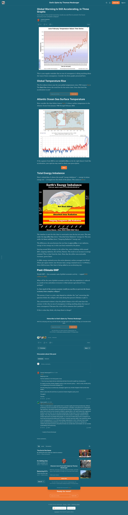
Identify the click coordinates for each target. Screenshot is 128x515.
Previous (42, 348)
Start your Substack (60, 508)
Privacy (65, 504)
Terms (68, 504)
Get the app (71, 508)
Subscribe (116, 2)
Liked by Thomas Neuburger (47, 403)
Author (42, 374)
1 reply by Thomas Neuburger (49, 432)
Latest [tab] (42, 446)
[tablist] (43, 358)
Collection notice (75, 504)
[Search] (106, 2)
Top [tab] (39, 446)
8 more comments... (42, 438)
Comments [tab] (40, 358)
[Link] (35, 81)
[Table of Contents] (2, 257)
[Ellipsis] (90, 372)
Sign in (123, 2)
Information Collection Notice (63, 483)
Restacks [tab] (47, 358)
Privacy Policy (75, 483)
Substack (56, 512)
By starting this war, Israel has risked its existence (49, 452)
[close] (78, 459)
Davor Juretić (43, 402)
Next (86, 348)
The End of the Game (44, 450)
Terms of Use (71, 482)
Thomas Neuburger (45, 19)
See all (40, 481)
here (88, 85)
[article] (64, 453)
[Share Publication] (109, 2)
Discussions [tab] (48, 446)
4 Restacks (54, 337)
